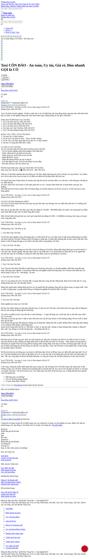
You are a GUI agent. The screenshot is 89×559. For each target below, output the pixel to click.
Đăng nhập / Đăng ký (9, 6)
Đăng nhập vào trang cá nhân (28, 6)
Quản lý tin (26, 4)
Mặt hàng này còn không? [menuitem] (15, 377)
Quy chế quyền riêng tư (9, 492)
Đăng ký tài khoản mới (9, 480)
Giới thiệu (4, 456)
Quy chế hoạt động (8, 472)
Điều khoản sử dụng (8, 470)
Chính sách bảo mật (8, 494)
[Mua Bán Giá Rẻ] (8, 2)
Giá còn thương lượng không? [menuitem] (17, 379)
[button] (44, 87)
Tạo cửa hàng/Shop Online (15, 529)
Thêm (37, 4)
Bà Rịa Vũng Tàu (15, 4)
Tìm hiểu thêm (57, 425)
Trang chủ (4, 4)
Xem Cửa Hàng (7, 86)
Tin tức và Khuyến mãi (9, 458)
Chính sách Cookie (13, 542)
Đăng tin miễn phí (7, 15)
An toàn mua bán (12, 548)
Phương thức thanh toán (10, 484)
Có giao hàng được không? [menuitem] (15, 381)
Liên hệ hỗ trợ (6, 460)
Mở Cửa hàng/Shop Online (11, 482)
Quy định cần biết (7, 468)
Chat (33, 4)
